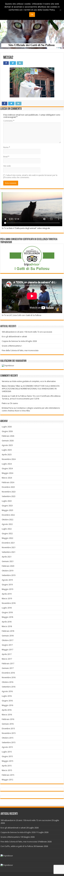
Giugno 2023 (7, 506)
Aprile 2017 (6, 654)
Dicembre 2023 (8, 487)
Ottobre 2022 (7, 519)
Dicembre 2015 (8, 728)
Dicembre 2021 (8, 543)
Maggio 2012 (7, 779)
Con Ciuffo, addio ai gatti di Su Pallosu (17, 846)
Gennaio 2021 (8, 561)
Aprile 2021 (6, 557)
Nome (6, 147)
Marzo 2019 (7, 598)
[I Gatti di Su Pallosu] (32, 24)
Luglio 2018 (7, 608)
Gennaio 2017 (8, 668)
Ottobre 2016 (7, 682)
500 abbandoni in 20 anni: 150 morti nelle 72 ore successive (27, 332)
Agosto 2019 (7, 580)
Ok (32, 14)
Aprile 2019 (6, 594)
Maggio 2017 (7, 649)
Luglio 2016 (7, 696)
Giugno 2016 (7, 701)
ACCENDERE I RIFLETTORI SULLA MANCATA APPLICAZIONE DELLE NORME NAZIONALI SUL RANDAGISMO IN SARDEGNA (31, 388)
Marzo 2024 (7, 478)
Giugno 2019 (7, 584)
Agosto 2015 (7, 747)
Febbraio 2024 (8, 482)
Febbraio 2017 (8, 663)
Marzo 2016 (7, 714)
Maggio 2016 (7, 705)
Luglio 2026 (7, 427)
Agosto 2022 (7, 524)
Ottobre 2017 (7, 640)
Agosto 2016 (7, 691)
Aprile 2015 (6, 766)
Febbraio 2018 (8, 631)
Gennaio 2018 (8, 636)
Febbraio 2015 (8, 775)
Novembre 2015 (8, 733)
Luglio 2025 (7, 450)
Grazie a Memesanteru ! (12, 346)
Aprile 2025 (6, 454)
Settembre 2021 (8, 552)
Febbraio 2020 (8, 566)
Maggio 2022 (7, 538)
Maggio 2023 (7, 510)
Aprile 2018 (6, 622)
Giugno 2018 (7, 612)
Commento (8, 121)
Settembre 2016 (8, 687)
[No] (60, 10)
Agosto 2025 (7, 445)
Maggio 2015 (7, 761)
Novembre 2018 (8, 603)
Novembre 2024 (8, 459)
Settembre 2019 (8, 575)
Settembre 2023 (8, 496)
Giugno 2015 (7, 756)
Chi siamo (14, 403)
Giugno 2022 (7, 533)
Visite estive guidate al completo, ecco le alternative (34, 381)
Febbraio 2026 (8, 436)
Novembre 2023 (8, 492)
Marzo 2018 (7, 626)
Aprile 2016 (6, 710)
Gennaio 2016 (8, 724)
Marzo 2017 (7, 659)
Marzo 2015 (7, 770)
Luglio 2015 (7, 752)
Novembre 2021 (8, 547)
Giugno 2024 (7, 468)
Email (6, 156)
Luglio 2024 (7, 464)
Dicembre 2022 (8, 515)
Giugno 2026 (7, 431)
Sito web (7, 166)
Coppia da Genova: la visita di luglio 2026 (19, 341)
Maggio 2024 (7, 473)
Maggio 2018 (7, 617)
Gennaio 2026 (8, 440)
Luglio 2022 (7, 529)
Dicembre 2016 (8, 673)
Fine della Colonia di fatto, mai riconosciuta (20, 350)
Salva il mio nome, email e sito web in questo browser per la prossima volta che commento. (30, 176)
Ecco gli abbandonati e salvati (14, 336)
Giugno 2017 (7, 645)
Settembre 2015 (8, 742)
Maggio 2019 (7, 589)
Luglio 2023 (7, 501)
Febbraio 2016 (8, 719)
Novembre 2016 (8, 677)
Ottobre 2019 (7, 571)
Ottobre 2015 (7, 738)
